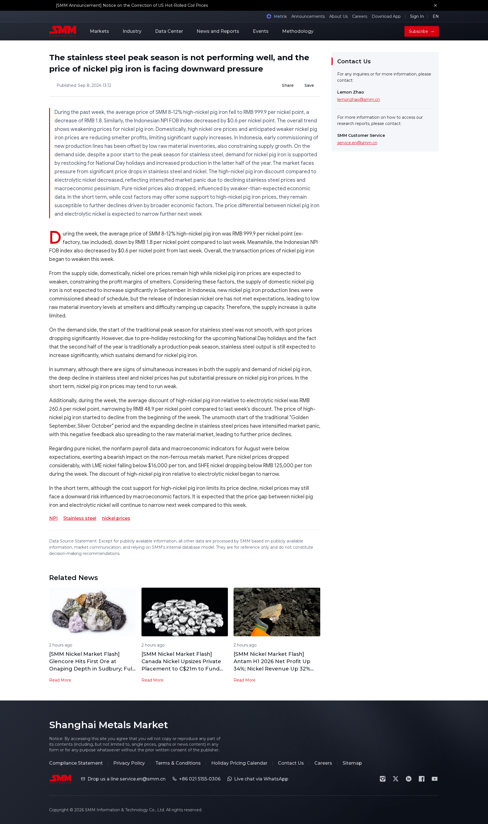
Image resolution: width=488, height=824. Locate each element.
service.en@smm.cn (357, 142)
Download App (386, 16)
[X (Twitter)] (395, 779)
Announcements (308, 16)
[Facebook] (421, 779)
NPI (53, 518)
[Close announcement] (435, 5)
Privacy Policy (129, 763)
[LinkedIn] (408, 779)
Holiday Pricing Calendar (239, 763)
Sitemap (352, 763)
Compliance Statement (76, 763)
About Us (338, 16)
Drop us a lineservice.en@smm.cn (126, 779)
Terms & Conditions (178, 763)
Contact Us (291, 763)
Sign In (417, 16)
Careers (359, 16)
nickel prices (116, 518)
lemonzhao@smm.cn (358, 99)
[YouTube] (434, 779)
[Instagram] (382, 779)
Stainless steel (79, 518)
